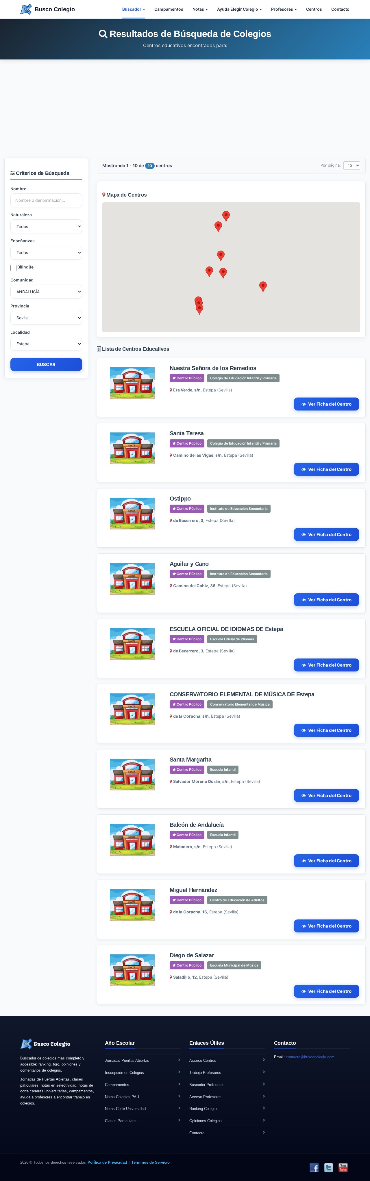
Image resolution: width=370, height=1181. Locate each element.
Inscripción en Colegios (124, 1072)
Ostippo (180, 498)
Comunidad (22, 279)
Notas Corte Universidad (125, 1109)
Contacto (340, 9)
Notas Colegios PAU (122, 1097)
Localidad (20, 332)
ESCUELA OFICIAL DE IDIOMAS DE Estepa (226, 629)
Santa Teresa (187, 433)
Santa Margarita (191, 759)
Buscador (132, 9)
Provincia (19, 305)
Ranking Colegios (204, 1109)
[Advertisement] (185, 108)
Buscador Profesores (207, 1085)
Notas (199, 9)
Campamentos (168, 9)
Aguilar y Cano (189, 564)
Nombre (18, 188)
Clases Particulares (121, 1121)
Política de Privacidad (107, 1162)
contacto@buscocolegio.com (310, 1057)
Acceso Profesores (205, 1097)
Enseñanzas (22, 240)
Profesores (282, 9)
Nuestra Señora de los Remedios (213, 368)
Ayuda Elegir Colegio (238, 9)
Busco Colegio (55, 9)
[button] (226, 216)
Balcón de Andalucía (197, 825)
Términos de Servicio (150, 1162)
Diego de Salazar (192, 955)
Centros (314, 9)
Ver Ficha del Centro (330, 404)
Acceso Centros (202, 1060)
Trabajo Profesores (205, 1072)
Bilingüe (25, 266)
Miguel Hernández (193, 890)
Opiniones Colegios (205, 1121)
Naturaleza (21, 214)
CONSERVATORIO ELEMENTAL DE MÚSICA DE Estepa (242, 694)
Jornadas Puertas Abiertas (127, 1060)
